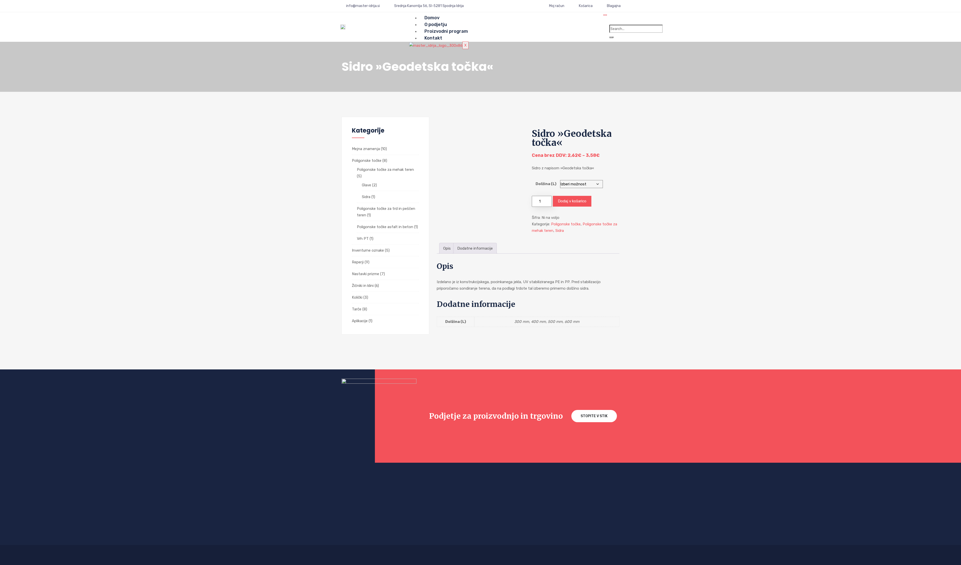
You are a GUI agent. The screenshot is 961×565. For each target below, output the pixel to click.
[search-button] (611, 37)
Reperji (358, 262)
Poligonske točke (366, 160)
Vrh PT (363, 238)
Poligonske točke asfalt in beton (385, 227)
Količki (357, 297)
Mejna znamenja (366, 149)
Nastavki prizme (365, 274)
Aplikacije (360, 321)
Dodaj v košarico (572, 201)
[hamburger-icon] (605, 15)
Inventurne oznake (368, 250)
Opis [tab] (447, 248)
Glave (366, 185)
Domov (431, 18)
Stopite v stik (594, 416)
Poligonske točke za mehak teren (385, 169)
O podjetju (435, 24)
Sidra (366, 197)
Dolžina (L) (546, 184)
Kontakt (433, 38)
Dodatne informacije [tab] (475, 248)
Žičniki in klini (363, 285)
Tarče (356, 309)
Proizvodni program (446, 31)
